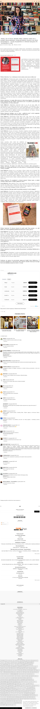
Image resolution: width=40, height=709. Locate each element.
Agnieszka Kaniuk (7, 425)
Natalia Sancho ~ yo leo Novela (10, 481)
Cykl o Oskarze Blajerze (4, 664)
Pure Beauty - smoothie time (20, 547)
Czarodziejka (24, 664)
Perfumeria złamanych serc (24, 681)
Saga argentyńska (31, 687)
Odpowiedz (5, 341)
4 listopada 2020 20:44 (12, 373)
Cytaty (20, 616)
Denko (20, 536)
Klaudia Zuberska (7, 350)
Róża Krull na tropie (4, 687)
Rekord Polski (20, 639)
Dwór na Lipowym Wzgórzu (32, 666)
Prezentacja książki (20, 634)
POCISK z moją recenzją (20, 629)
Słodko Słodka (20, 562)
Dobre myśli (20, 666)
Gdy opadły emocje (20, 668)
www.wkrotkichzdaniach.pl (8, 433)
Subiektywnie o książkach (20, 542)
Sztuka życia (14, 693)
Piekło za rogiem (33, 681)
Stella (13, 691)
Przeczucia (24, 685)
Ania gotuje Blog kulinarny (20, 567)
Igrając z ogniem (32, 668)
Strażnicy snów (31, 691)
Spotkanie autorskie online (20, 644)
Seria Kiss (9, 689)
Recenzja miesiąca (20, 637)
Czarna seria (12, 664)
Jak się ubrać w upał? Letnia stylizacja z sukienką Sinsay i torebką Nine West (20, 551)
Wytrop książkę (20, 650)
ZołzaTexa (5, 473)
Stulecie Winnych (3, 693)
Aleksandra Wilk (16, 660)
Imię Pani (2, 670)
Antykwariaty (20, 611)
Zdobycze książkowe (20, 653)
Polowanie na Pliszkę (4, 685)
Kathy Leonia (6, 344)
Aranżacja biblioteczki (20, 612)
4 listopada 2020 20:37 (15, 366)
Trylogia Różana (34, 695)
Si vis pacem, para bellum (20, 535)
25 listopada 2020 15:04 (12, 473)
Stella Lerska (19, 691)
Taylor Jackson (13, 695)
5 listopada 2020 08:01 (11, 418)
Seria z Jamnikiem (22, 689)
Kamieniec (36, 670)
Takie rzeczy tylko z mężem (29, 693)
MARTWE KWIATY (20, 573)
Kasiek (4, 338)
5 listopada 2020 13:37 (12, 438)
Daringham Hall (14, 666)
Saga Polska (17, 687)
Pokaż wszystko (37, 553)
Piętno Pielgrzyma (3, 683)
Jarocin (25, 670)
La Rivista (20, 625)
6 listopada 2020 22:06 (12, 467)
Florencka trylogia (13, 668)
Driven (26, 666)
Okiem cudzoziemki (3, 681)
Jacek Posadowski (8, 670)
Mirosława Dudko (7, 360)
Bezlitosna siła (34, 660)
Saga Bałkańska (11, 687)
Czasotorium (30, 664)
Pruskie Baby (18, 685)
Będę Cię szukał (14, 662)
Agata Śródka (3, 660)
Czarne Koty (18, 664)
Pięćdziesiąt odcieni (11, 683)
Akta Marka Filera (9, 660)
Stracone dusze (25, 691)
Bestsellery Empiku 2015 (20, 613)
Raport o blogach (20, 636)
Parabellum (16, 681)
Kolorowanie (20, 623)
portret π (5, 438)
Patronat (20, 630)
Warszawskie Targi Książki (20, 648)
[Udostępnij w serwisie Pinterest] (4, 311)
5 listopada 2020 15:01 (14, 444)
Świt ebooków (20, 655)
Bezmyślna (2, 662)
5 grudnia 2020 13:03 (21, 481)
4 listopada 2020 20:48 (9, 379)
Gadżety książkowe (20, 620)
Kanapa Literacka (20, 622)
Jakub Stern (20, 670)
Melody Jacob (20, 558)
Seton (28, 689)
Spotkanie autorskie (20, 643)
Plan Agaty (17, 683)
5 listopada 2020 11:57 (15, 425)
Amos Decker (23, 660)
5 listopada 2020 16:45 (12, 461)
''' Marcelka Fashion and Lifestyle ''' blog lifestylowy (20, 549)
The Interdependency (26, 695)
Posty (3, 522)
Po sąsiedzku (23, 683)
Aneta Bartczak (6, 444)
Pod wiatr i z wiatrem (20, 540)
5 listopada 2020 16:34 (14, 455)
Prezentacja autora (20, 633)
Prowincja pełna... (11, 685)
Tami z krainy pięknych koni (5, 695)
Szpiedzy (9, 693)
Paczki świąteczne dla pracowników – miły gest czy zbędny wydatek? (20, 564)
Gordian (27, 668)
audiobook (20, 654)
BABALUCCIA (5, 467)
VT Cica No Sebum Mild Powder (20, 577)
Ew (3, 385)
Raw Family (29, 685)
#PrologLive (20, 608)
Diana (4, 431)
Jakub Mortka (15, 670)
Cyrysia (4, 418)
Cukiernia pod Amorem (29, 662)
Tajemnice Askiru (20, 693)
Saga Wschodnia (24, 687)
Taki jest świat (20, 538)
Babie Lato (28, 660)
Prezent (20, 632)
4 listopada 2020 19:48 (15, 350)
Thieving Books (6, 455)
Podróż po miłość (29, 683)
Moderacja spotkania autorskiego (20, 626)
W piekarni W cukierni (20, 647)
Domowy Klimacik (7, 366)
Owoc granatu (10, 681)
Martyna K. (5, 373)
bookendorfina (20, 571)
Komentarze (4, 524)
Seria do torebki (15, 689)
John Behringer (31, 670)
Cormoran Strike (21, 662)
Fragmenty (20, 618)
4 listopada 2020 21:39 (8, 385)
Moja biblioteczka (20, 627)
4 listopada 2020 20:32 (15, 360)
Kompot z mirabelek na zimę (20, 568)
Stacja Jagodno (3, 691)
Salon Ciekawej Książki (20, 641)
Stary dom (8, 691)
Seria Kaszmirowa (3, 689)
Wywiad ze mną (20, 651)
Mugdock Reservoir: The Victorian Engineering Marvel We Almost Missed (20, 559)
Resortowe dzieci (35, 685)
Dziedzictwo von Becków (4, 668)
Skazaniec (32, 689)
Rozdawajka (20, 640)
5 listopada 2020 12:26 (10, 431)
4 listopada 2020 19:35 (13, 344)
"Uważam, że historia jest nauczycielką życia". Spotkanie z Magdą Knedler (20, 543)
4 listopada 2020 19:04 (10, 338)
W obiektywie (20, 646)
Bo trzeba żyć (8, 662)
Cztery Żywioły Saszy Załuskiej (5, 666)
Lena (4, 379)
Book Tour (20, 615)
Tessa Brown (19, 695)
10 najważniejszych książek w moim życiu (20, 609)
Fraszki (20, 619)
